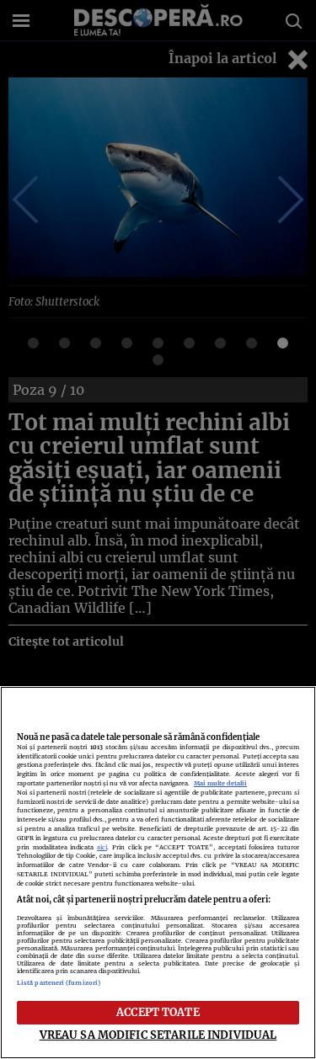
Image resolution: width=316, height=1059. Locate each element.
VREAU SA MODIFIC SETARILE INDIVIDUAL (158, 1034)
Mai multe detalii (220, 783)
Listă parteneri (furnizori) (58, 983)
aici (102, 847)
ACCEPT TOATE (158, 1012)
